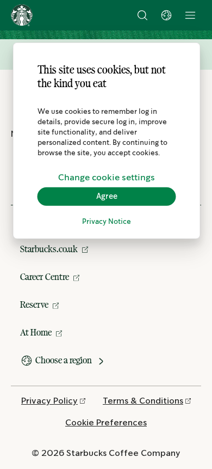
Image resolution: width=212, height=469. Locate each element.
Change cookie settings (106, 177)
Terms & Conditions (143, 401)
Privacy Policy (49, 401)
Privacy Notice (106, 222)
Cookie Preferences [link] (106, 423)
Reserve (34, 304)
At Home (36, 332)
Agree (106, 196)
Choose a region (63, 360)
